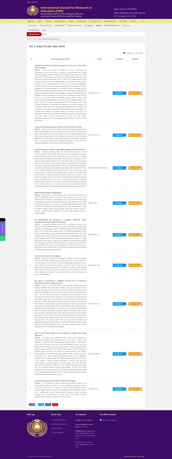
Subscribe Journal (59, 25)
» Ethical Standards (56, 428)
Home (32, 21)
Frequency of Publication (75, 25)
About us (39, 21)
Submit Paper (123, 21)
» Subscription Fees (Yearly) (59, 424)
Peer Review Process (95, 21)
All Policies (48, 21)
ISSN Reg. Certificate (45, 25)
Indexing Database (59, 21)
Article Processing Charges (111, 25)
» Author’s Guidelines (57, 432)
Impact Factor (126, 25)
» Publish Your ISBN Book (58, 420)
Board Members (81, 21)
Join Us (44, 30)
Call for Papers (32, 25)
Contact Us (133, 21)
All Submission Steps (110, 21)
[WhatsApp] (2, 238)
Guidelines (71, 21)
